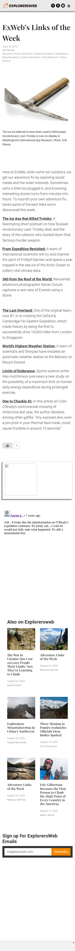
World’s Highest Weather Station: (29, 346)
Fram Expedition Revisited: (24, 249)
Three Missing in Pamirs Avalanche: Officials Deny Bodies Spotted (53, 729)
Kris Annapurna (48, 746)
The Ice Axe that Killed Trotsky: (27, 218)
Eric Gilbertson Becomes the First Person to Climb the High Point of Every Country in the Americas (53, 794)
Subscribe (61, 852)
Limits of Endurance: (19, 371)
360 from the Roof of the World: (27, 279)
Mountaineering (10, 57)
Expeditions (61, 53)
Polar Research (50, 57)
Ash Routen (8, 50)
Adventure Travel (11, 53)
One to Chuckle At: (17, 401)
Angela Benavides (16, 742)
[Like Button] (7, 446)
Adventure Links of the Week (52, 657)
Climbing (39, 53)
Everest (49, 53)
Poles (63, 57)
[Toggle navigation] (69, 6)
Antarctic (27, 53)
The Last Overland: (17, 310)
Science (6, 61)
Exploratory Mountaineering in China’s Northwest (21, 727)
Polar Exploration (30, 57)
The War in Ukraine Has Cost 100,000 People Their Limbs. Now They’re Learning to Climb (20, 664)
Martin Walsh (47, 815)
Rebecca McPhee (49, 670)
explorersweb (14, 685)
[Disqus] (37, 558)
